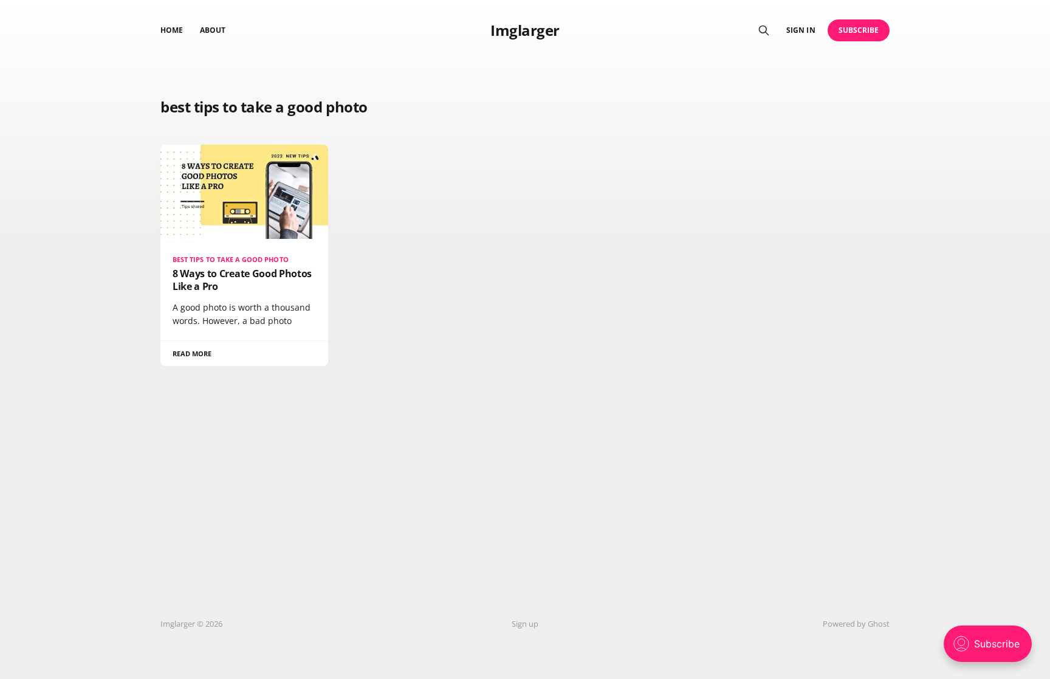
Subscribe (859, 30)
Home (171, 30)
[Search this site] (764, 30)
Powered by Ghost (856, 623)
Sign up (525, 623)
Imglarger (525, 30)
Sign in (800, 30)
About (212, 30)
